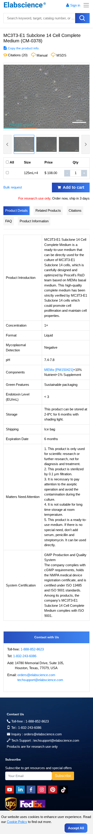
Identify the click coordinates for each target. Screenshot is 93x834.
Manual (42, 55)
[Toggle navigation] (85, 5)
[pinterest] (53, 790)
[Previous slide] (7, 144)
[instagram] (42, 790)
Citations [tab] (75, 210)
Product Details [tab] (16, 210)
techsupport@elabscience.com (40, 680)
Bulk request (12, 187)
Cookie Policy (17, 822)
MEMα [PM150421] (58, 370)
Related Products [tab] (48, 210)
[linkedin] (21, 790)
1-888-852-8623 (32, 649)
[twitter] (64, 790)
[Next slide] (85, 144)
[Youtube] (10, 790)
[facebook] (32, 790)
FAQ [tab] (8, 221)
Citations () (17, 55)
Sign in (75, 5)
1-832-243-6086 (24, 656)
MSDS (61, 55)
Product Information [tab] (34, 221)
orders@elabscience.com (36, 675)
